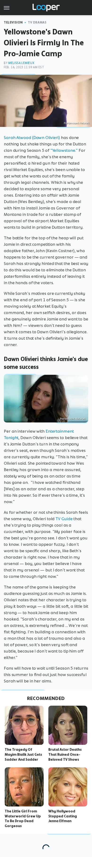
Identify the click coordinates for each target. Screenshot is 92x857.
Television (13, 22)
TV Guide (63, 519)
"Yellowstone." (64, 150)
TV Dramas (37, 22)
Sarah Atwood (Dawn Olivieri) (32, 137)
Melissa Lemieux (21, 63)
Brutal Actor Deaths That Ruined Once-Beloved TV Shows (65, 754)
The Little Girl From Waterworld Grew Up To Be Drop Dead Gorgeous (23, 818)
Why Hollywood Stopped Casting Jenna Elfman (62, 816)
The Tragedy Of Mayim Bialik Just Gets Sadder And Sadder (23, 754)
